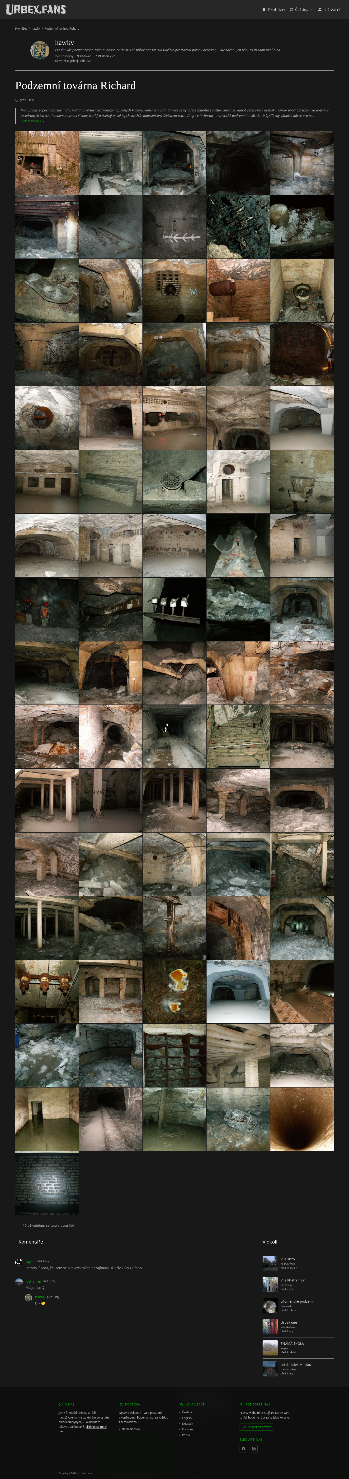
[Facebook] (243, 1448)
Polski (186, 1435)
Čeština (301, 9)
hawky (36, 29)
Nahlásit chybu (131, 1429)
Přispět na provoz (259, 1427)
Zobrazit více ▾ (32, 121)
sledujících (105, 56)
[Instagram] (254, 1448)
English (187, 1418)
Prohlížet (277, 9)
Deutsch (187, 1424)
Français (187, 1429)
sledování (84, 56)
